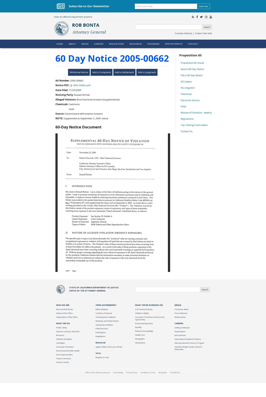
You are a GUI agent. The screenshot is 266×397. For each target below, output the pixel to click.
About (72, 43)
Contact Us (186, 131)
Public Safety (61, 327)
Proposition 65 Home (192, 62)
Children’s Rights (142, 313)
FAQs (183, 106)
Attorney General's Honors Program (189, 343)
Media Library (180, 317)
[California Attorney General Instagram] (205, 17)
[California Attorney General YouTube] (210, 17)
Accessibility (118, 372)
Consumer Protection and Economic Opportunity (150, 318)
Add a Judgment (147, 72)
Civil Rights (60, 343)
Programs (153, 43)
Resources (135, 43)
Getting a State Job (182, 327)
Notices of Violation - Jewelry (196, 112)
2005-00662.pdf (81, 85)
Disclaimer (162, 372)
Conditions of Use (147, 372)
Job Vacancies (180, 335)
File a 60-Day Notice (192, 75)
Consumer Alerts (182, 309)
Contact (193, 43)
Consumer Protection (65, 347)
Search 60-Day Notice (192, 69)
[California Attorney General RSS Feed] (192, 17)
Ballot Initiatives (102, 309)
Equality (138, 327)
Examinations (180, 331)
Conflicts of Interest (104, 313)
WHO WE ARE (62, 305)
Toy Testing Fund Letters (194, 125)
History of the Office (64, 313)
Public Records (102, 328)
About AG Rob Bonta (64, 309)
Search (207, 27)
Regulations (116, 43)
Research (60, 335)
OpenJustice (140, 342)
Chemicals (186, 94)
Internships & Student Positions (188, 339)
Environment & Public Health (68, 350)
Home (59, 43)
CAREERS (179, 323)
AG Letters (186, 81)
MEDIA (178, 305)
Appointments (174, 43)
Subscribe (203, 6)
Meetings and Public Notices (107, 321)
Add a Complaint (101, 72)
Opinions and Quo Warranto (68, 331)
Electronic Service (190, 100)
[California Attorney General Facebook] (196, 17)
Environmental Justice (144, 323)
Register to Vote (102, 357)
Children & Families (64, 339)
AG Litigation (188, 87)
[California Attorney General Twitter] (201, 17)
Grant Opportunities (64, 354)
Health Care (140, 335)
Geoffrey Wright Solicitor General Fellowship (188, 348)
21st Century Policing (143, 309)
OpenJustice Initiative (104, 325)
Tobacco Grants (62, 362)
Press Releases (181, 313)
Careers (98, 43)
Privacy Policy (131, 372)
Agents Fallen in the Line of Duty (109, 347)
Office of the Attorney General (97, 372)
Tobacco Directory (63, 358)
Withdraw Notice (79, 72)
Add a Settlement (124, 72)
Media (85, 43)
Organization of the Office (67, 317)
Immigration (140, 339)
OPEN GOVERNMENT (106, 305)
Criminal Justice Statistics (106, 317)
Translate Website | (193, 33)
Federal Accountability (144, 331)
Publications (101, 332)
